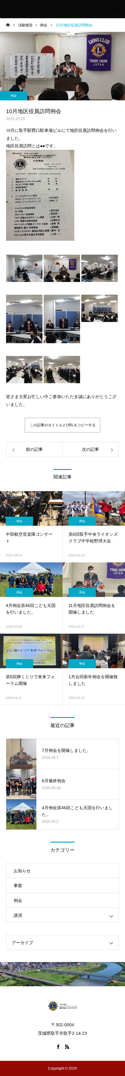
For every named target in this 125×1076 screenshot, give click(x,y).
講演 (18, 915)
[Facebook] (58, 1047)
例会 (14, 95)
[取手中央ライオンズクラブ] (62, 1006)
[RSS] (67, 1047)
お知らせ (22, 870)
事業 (18, 885)
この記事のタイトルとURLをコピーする (63, 425)
